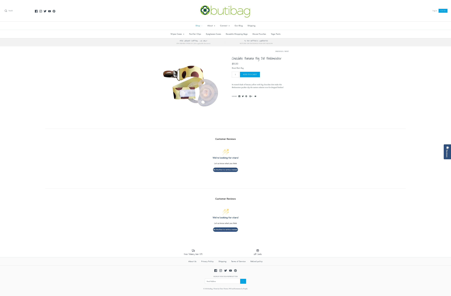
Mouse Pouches (259, 34)
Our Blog (239, 25)
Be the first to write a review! (225, 170)
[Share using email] (255, 96)
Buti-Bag (240, 68)
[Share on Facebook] (239, 96)
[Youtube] (49, 11)
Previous (279, 51)
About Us (192, 261)
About (211, 25)
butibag (210, 289)
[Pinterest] (54, 11)
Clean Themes (224, 289)
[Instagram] (40, 11)
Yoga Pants (275, 34)
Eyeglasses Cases (213, 34)
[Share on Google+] (251, 96)
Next (287, 51)
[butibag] (225, 4)
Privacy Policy (207, 261)
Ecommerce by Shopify (241, 289)
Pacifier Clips (195, 34)
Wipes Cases (177, 34)
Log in (435, 11)
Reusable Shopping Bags (237, 34)
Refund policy (257, 261)
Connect (225, 25)
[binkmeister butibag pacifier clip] (190, 84)
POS (230, 289)
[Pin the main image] (246, 96)
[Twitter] (45, 11)
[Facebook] (36, 11)
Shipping (251, 25)
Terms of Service (238, 261)
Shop (199, 25)
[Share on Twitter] (243, 96)
